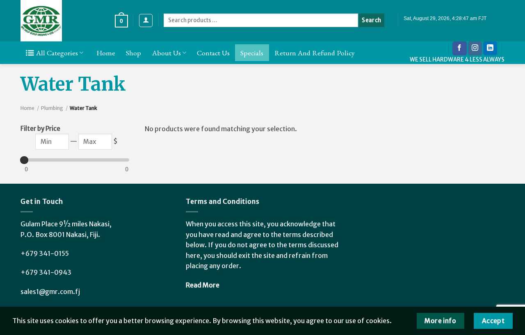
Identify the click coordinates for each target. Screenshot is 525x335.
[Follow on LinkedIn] (490, 48)
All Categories (57, 52)
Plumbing (52, 108)
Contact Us (213, 52)
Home (105, 52)
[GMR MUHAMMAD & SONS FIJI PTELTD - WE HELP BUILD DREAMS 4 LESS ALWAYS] (62, 20)
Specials (251, 52)
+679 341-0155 (45, 253)
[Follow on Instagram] (475, 48)
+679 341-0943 (46, 272)
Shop (133, 52)
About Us (166, 52)
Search (371, 20)
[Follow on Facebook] (459, 48)
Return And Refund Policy (314, 52)
